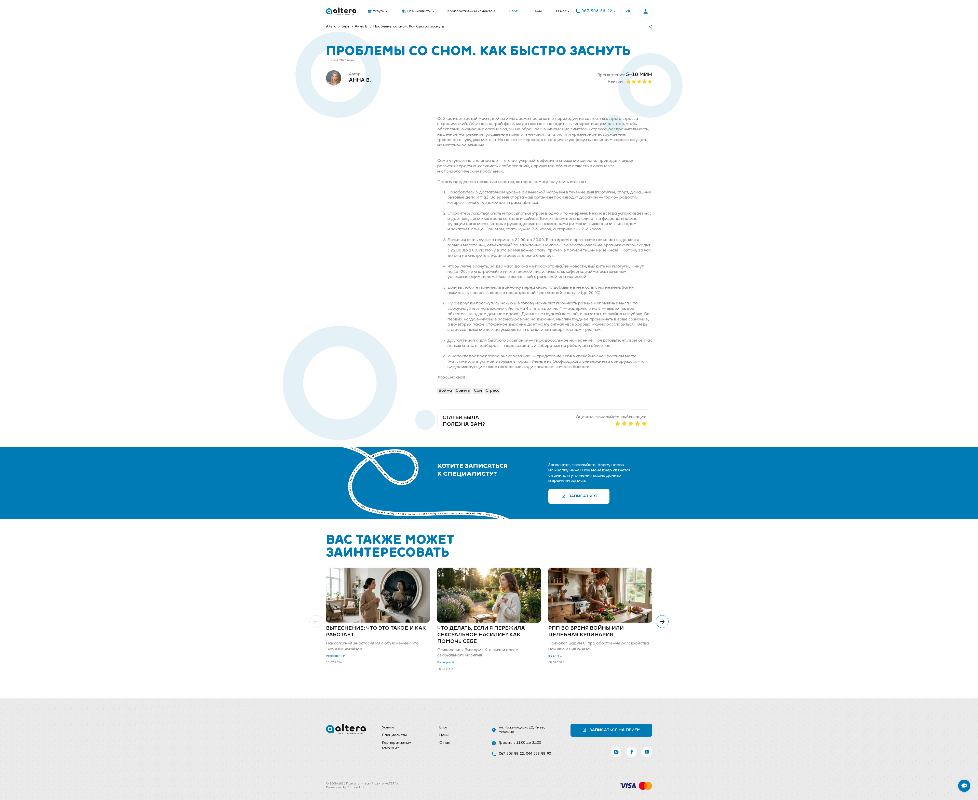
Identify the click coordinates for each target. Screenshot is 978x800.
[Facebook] (632, 752)
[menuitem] (376, 11)
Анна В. (360, 80)
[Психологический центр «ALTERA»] (341, 11)
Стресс (492, 391)
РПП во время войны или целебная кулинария (586, 632)
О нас (561, 11)
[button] (315, 621)
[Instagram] (616, 752)
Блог (513, 11)
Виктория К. (446, 662)
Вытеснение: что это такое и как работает (376, 632)
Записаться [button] (582, 496)
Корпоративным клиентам (471, 11)
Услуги (379, 11)
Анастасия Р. (335, 655)
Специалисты (419, 11)
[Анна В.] (333, 78)
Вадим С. (555, 655)
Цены (537, 11)
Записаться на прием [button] (615, 730)
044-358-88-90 (538, 754)
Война (445, 391)
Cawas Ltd (355, 787)
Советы (463, 391)
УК (628, 11)
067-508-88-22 (511, 754)
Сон (478, 391)
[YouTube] (647, 752)
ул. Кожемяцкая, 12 (516, 727)
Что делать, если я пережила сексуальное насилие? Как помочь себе (481, 635)
